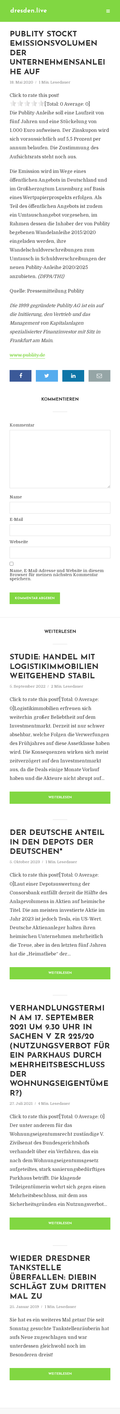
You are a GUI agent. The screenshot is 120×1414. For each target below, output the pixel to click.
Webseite (19, 542)
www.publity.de (27, 355)
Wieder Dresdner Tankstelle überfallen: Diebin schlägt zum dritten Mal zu (58, 1278)
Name (16, 497)
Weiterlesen (60, 797)
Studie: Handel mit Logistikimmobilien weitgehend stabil (54, 667)
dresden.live (28, 11)
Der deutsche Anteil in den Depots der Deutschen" (57, 842)
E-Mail (16, 519)
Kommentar (22, 425)
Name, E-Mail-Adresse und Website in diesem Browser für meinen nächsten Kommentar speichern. (57, 575)
